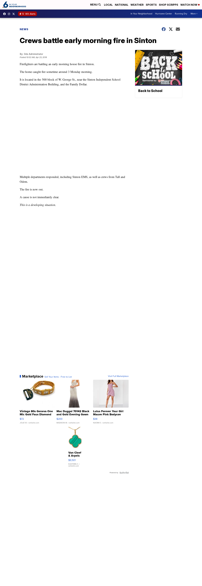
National (121, 4)
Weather (137, 4)
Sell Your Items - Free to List (58, 377)
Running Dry (181, 13)
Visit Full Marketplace (118, 376)
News (24, 29)
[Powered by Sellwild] (124, 473)
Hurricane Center (163, 13)
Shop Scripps (168, 4)
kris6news (10, 14)
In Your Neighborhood (141, 13)
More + (194, 13)
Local (108, 4)
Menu (94, 4)
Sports (151, 4)
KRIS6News (5, 14)
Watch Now (189, 4)
